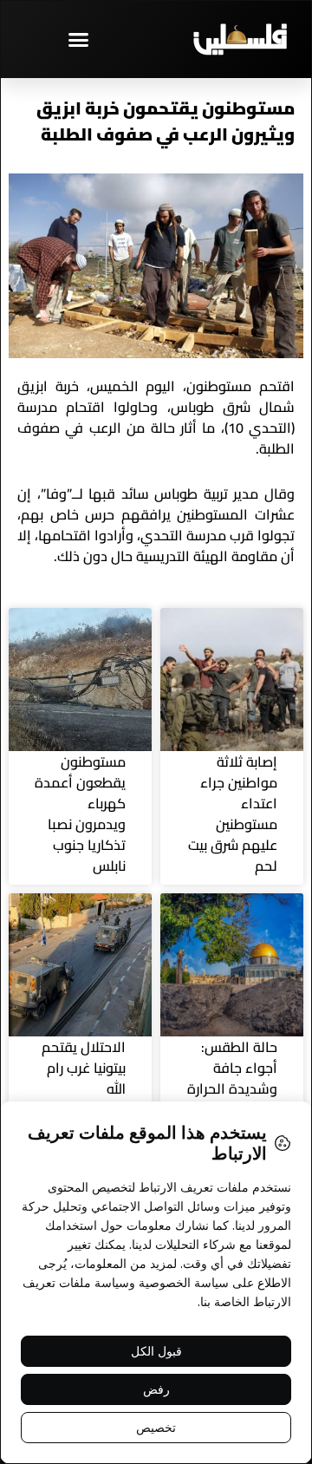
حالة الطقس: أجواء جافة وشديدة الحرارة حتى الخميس (232, 1078)
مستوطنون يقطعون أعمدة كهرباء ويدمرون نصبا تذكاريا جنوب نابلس (80, 813)
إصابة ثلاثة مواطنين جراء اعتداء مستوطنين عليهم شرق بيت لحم (232, 813)
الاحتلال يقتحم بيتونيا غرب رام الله (84, 1067)
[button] (78, 39)
